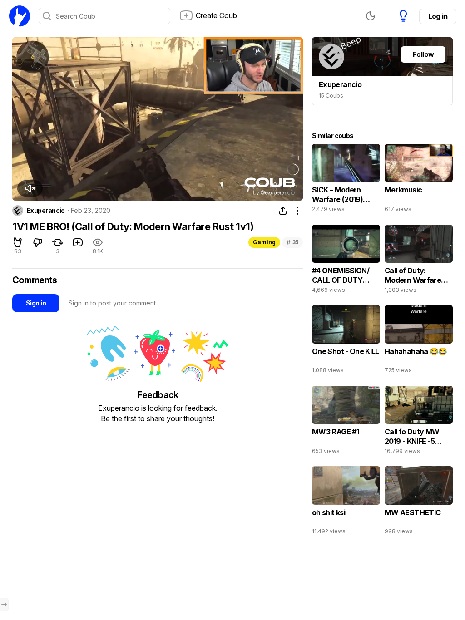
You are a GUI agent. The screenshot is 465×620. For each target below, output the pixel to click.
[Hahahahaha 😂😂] (419, 341)
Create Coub (216, 15)
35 (292, 242)
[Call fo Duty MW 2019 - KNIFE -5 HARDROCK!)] (419, 422)
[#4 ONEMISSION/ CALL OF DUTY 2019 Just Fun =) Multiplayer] (346, 261)
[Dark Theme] (370, 16)
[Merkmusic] (419, 180)
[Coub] (19, 15)
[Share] (282, 210)
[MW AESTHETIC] (419, 502)
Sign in (36, 303)
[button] (30, 188)
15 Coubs (331, 95)
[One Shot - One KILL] (346, 341)
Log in (437, 16)
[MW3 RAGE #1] (346, 422)
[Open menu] (4, 604)
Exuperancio (46, 210)
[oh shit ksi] (346, 502)
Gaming (264, 242)
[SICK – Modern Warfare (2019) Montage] (346, 180)
